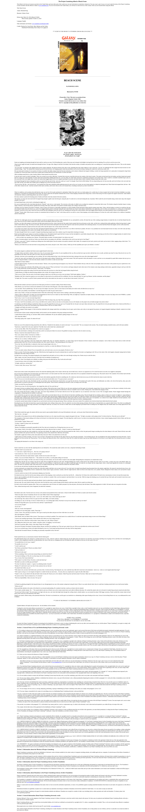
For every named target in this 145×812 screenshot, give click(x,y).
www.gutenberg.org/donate (32, 782)
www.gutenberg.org (43, 5)
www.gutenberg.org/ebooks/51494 (40, 23)
